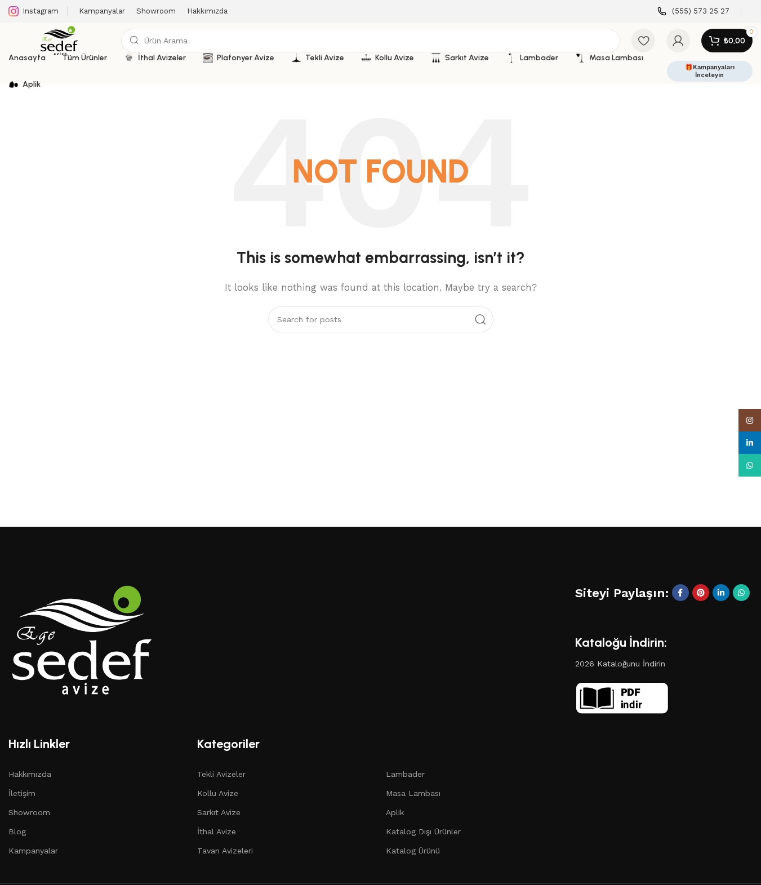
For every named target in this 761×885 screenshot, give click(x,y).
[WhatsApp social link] (741, 592)
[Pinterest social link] (700, 592)
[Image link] (81, 639)
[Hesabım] (678, 40)
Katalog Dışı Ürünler (423, 831)
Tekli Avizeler (221, 774)
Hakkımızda (29, 774)
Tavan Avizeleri (225, 850)
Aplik (395, 812)
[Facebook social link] (680, 592)
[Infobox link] (693, 11)
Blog (17, 831)
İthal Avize (216, 831)
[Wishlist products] (643, 40)
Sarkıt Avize (219, 812)
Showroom (29, 812)
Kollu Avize (217, 793)
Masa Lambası (413, 793)
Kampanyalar (33, 850)
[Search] (480, 319)
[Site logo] (59, 40)
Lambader (405, 774)
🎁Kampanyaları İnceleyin (710, 71)
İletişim (21, 793)
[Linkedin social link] (721, 592)
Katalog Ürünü (413, 850)
